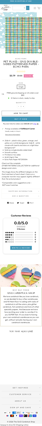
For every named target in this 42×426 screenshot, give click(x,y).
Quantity (21, 102)
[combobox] (21, 8)
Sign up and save (20, 407)
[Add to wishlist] (1, 13)
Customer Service (20, 394)
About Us (20, 401)
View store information (12, 134)
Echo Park (21, 59)
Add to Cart (13, 375)
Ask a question (20, 196)
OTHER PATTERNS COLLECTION (15, 166)
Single (21, 87)
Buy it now (21, 119)
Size (21, 83)
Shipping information (21, 191)
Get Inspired (20, 388)
